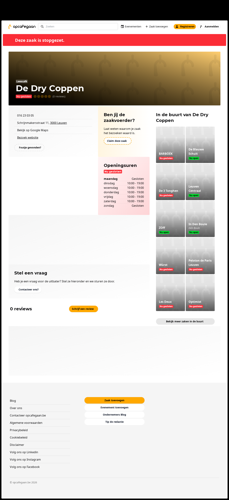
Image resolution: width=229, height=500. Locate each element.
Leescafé (21, 81)
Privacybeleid (19, 430)
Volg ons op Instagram (25, 459)
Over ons (16, 408)
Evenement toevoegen (114, 407)
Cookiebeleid (18, 437)
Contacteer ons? (29, 289)
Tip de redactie (114, 421)
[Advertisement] (116, 11)
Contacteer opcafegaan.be (28, 415)
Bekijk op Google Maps (32, 130)
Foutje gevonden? (30, 147)
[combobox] (78, 27)
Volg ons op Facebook (25, 467)
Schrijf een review (83, 309)
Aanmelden (212, 26)
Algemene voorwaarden (26, 423)
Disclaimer (17, 445)
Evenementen (133, 26)
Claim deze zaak (117, 141)
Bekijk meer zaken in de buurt (184, 321)
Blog (13, 401)
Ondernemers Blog (114, 414)
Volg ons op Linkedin (24, 452)
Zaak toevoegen (158, 26)
